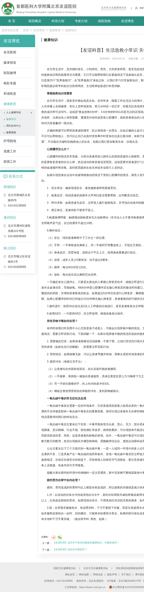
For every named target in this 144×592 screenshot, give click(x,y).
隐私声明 (112, 574)
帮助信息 (98, 574)
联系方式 (16, 176)
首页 (26, 30)
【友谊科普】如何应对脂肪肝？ (70, 549)
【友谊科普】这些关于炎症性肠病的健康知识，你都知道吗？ (86, 542)
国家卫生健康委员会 (65, 568)
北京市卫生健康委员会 (95, 568)
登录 (142, 8)
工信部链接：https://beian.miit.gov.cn (85, 587)
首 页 (11, 21)
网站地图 (84, 574)
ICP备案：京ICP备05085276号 (124, 580)
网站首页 (70, 574)
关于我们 (126, 574)
